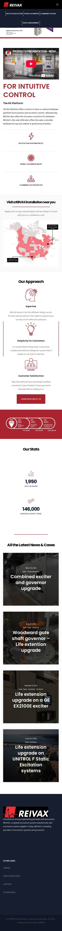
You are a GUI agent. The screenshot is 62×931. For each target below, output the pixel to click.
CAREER (6, 868)
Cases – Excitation (29, 689)
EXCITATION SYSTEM (14, 14)
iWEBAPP (41, 922)
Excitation (39, 689)
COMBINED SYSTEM (48, 14)
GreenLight (31, 922)
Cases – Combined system (30, 571)
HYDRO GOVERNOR (31, 14)
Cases (24, 627)
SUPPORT (7, 884)
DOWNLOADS (9, 892)
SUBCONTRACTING (11, 876)
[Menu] (56, 4)
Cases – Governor (33, 627)
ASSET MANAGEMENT (31, 23)
